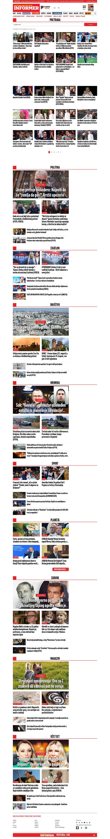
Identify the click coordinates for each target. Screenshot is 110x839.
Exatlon (15, 264)
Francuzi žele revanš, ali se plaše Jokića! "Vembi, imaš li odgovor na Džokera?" (25, 485)
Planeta (65, 13)
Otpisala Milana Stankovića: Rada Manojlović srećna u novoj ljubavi (86, 98)
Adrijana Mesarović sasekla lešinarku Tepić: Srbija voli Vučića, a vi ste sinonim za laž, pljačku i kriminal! (47, 231)
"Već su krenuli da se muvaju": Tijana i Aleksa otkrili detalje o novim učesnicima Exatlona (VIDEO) (26, 270)
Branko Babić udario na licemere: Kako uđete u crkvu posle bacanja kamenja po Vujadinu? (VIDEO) (43, 123)
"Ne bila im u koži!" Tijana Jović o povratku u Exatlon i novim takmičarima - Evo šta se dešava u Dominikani (44, 279)
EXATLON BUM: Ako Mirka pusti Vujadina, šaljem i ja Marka (21, 66)
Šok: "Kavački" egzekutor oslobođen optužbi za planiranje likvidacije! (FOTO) (44, 1)
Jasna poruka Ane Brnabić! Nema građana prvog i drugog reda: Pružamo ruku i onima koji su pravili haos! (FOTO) (45, 239)
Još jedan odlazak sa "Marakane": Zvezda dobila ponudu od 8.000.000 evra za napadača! (47, 511)
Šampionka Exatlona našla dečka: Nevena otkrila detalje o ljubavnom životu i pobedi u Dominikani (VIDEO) (47, 287)
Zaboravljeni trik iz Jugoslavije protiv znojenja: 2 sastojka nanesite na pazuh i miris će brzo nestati (47, 719)
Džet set (81, 13)
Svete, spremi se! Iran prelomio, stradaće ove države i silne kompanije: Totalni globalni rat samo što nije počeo (26, 540)
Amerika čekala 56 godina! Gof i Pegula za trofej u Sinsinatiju (53, 484)
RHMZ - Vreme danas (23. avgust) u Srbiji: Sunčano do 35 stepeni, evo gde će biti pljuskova (55, 356)
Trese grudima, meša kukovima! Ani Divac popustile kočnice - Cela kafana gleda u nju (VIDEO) (55, 788)
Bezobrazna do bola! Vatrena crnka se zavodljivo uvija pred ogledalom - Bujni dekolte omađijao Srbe (26, 788)
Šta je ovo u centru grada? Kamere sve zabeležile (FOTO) (41, 330)
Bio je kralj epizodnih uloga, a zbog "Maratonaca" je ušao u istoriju (46, 640)
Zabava (71, 13)
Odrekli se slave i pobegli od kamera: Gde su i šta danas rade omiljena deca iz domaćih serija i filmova (55, 629)
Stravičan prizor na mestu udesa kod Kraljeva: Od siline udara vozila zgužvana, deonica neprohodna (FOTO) (26, 435)
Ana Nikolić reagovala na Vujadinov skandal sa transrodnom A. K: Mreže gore (87, 123)
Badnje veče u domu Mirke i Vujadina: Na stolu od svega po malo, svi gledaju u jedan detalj (87, 46)
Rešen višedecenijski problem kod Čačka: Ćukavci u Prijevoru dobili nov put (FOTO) (47, 373)
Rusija (72, 16)
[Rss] (87, 822)
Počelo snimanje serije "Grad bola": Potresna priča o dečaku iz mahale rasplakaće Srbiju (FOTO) (47, 649)
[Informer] (54, 7)
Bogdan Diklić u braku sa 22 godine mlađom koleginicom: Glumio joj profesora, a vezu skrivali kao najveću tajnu (25, 630)
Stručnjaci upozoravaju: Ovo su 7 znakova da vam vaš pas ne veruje (41, 684)
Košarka (15, 479)
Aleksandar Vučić (19, 16)
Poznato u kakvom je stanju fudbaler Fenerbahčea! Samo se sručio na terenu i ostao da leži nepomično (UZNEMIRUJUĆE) (47, 494)
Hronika (49, 13)
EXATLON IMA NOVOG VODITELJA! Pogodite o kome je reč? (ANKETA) (47, 295)
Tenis (43, 479)
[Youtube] (85, 822)
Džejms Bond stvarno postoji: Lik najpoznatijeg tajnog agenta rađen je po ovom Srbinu (41, 603)
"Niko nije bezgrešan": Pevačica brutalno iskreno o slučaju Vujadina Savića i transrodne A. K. (65, 144)
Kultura (40, 595)
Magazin (76, 13)
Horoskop (39, 16)
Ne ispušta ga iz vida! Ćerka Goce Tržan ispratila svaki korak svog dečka (46, 797)
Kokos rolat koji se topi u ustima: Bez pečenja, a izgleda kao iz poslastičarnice (54, 710)
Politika (19, 13)
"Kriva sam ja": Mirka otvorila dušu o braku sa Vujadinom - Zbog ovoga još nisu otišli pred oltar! (22, 46)
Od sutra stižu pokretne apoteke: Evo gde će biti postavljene (44, 364)
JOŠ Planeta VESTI (60, 569)
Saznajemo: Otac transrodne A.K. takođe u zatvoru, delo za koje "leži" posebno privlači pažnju (22, 144)
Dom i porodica (17, 704)
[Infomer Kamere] (46, 8)
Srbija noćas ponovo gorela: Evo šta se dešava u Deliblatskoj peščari (26, 355)
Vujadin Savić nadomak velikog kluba (85, 66)
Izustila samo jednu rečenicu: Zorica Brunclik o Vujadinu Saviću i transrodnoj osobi (22, 123)
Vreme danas (30, 16)
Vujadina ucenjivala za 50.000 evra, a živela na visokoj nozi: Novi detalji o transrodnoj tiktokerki (87, 144)
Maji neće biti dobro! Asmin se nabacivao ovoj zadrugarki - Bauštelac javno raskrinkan (47, 805)
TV (13, 824)
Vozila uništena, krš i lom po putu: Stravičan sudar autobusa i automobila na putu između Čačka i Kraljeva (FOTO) (44, 446)
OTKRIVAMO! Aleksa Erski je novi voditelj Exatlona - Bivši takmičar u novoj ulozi (55, 270)
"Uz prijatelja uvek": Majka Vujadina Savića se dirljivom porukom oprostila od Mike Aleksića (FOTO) (65, 46)
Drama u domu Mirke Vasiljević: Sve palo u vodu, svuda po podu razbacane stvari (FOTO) (44, 99)
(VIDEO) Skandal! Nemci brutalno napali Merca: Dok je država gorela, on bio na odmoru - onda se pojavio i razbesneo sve (55, 540)
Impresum (57, 825)
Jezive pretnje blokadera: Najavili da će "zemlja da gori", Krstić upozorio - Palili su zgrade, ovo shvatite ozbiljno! (41, 193)
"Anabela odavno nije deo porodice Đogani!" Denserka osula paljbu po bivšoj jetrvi (40, 762)
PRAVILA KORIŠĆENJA (59, 827)
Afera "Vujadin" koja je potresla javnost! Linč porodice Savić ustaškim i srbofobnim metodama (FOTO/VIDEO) (65, 100)
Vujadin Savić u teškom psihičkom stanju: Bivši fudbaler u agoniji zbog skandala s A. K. (44, 144)
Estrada (40, 754)
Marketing (57, 820)
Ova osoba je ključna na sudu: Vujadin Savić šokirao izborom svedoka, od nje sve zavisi (64, 123)
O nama (57, 822)
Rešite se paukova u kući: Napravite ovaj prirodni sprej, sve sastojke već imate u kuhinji (26, 710)
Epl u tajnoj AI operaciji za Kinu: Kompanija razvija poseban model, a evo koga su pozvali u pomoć (47, 727)
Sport (36, 820)
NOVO (14, 13)
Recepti (65, 16)
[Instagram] (82, 822)
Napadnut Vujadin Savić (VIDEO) (21, 97)
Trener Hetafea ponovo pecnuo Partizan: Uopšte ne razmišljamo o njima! (46, 503)
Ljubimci (40, 676)
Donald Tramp (80, 16)
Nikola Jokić (57, 16)
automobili (48, 16)
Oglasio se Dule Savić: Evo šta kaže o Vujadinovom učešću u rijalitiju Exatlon (44, 67)
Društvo (43, 13)
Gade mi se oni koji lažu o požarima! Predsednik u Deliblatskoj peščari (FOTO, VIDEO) (26, 219)
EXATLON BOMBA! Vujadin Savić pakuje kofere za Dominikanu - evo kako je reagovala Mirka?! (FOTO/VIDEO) (65, 68)
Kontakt (56, 824)
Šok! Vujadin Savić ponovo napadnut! (41, 45)
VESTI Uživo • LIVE (63, 835)
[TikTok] (90, 822)
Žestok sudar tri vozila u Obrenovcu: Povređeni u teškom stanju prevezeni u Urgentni (55, 434)
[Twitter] (79, 822)
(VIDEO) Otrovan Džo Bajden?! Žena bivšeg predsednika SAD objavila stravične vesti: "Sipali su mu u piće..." (54, 562)
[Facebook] (77, 822)
